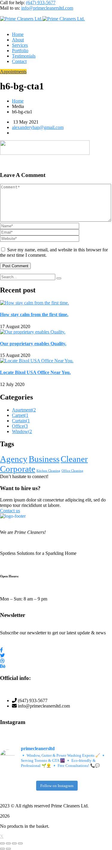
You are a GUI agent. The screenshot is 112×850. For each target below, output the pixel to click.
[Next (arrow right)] (8, 849)
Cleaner (74, 459)
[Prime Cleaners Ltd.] (21, 18)
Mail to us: (10, 7)
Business (44, 459)
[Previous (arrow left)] (2, 849)
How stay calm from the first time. (34, 314)
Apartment (24, 409)
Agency (13, 459)
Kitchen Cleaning (48, 470)
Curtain (21, 420)
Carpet (20, 415)
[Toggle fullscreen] (8, 843)
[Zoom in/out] (2, 843)
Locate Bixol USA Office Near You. (35, 372)
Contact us (10, 510)
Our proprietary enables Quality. (33, 343)
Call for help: (12, 2)
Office (20, 426)
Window (22, 431)
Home (18, 100)
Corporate (17, 469)
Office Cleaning (72, 470)
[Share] (14, 843)
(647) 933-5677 (41, 2)
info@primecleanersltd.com (47, 7)
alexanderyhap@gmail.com (38, 127)
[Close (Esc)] (20, 843)
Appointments (13, 71)
